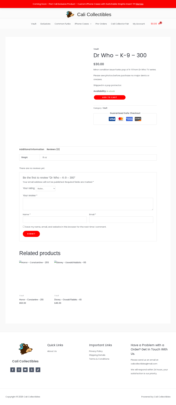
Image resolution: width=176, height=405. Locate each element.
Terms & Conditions (99, 358)
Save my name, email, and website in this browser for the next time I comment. (65, 226)
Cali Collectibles (94, 14)
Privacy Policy (96, 351)
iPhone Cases (82, 23)
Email (92, 214)
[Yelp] (31, 369)
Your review (30, 195)
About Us (52, 351)
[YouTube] (25, 369)
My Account (139, 23)
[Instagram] (19, 369)
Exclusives (45, 23)
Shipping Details (97, 355)
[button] (90, 24)
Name (27, 214)
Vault (33, 23)
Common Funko (63, 23)
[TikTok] (38, 369)
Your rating (29, 188)
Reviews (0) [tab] (53, 149)
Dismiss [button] (139, 3)
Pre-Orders (101, 23)
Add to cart (109, 97)
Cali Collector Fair (120, 23)
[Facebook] (12, 369)
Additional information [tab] (31, 149)
